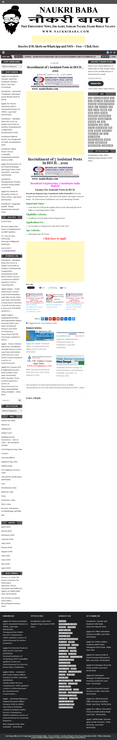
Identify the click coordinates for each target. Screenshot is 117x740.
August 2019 (6, 552)
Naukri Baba (42, 75)
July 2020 (5, 543)
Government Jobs (49, 323)
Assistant (55, 63)
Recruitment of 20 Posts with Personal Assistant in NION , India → (56, 388)
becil (38, 323)
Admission (6, 429)
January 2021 (7, 539)
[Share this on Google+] (50, 318)
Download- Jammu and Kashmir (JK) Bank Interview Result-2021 (96, 624)
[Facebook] (111, 52)
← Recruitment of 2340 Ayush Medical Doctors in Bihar (49, 385)
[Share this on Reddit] (58, 318)
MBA (110, 128)
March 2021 (6, 531)
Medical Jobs (7, 492)
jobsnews (5, 244)
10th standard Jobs (101, 98)
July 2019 (5, 556)
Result (91, 143)
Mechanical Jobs (8, 488)
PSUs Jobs (6, 504)
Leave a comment (67, 75)
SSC (3, 515)
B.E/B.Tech (103, 107)
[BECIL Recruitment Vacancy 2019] (55, 298)
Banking (103, 110)
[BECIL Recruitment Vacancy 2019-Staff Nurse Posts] (75, 298)
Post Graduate (94, 137)
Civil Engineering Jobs (11, 449)
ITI (98, 122)
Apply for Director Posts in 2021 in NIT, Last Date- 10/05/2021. (15, 650)
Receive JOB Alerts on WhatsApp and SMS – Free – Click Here (58, 46)
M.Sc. (106, 125)
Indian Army (6, 466)
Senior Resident (94, 146)
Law (3, 484)
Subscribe (96, 83)
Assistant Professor (106, 104)
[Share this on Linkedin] (69, 318)
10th (90, 98)
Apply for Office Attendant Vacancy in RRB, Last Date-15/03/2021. (98, 634)
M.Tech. (91, 128)
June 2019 (5, 560)
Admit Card (6, 433)
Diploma (104, 113)
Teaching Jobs (107, 146)
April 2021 (6, 527)
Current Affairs (8, 458)
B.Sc (90, 110)
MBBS (90, 131)
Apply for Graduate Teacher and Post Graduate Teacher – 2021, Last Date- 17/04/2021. (10, 81)
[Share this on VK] (62, 318)
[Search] (114, 52)
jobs (103, 122)
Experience (92, 119)
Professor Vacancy (95, 140)
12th (112, 98)
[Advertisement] (58, 39)
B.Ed (110, 107)
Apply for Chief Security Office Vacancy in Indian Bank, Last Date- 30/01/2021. (98, 701)
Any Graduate (109, 101)
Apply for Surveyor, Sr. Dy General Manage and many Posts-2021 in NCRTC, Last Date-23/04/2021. (11, 169)
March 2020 (6, 547)
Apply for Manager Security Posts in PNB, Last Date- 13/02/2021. (98, 668)
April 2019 (6, 568)
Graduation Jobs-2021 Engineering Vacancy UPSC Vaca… (100, 158)
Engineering (93, 116)
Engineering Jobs (9, 462)
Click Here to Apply (54, 238)
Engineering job (104, 116)
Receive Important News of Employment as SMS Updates (10, 229)
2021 (90, 101)
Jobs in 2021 (93, 125)
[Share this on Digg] (65, 318)
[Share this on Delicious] (73, 318)
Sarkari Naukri (101, 143)
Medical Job (106, 131)
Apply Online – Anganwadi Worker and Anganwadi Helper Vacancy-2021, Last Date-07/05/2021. (11, 320)
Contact (4, 453)
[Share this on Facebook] (46, 318)
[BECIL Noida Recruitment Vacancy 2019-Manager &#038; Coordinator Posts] (35, 298)
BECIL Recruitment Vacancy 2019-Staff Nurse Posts (73, 307)
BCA (110, 110)
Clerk (97, 113)
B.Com (91, 107)
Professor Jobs (8, 500)
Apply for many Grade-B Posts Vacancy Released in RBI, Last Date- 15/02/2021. (98, 657)
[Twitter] (107, 52)
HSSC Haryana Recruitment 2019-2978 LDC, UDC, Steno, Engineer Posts (38, 372)
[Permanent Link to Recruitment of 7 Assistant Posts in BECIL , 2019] (55, 83)
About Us (5, 425)
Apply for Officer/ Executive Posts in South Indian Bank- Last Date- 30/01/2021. (98, 712)
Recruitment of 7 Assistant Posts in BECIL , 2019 (55, 69)
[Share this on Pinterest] (54, 318)
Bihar (91, 113)
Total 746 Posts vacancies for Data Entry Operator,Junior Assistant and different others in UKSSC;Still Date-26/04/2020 (11, 585)
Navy (3, 496)
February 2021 (7, 535)
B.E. (96, 107)
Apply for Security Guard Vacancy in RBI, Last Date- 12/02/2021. (98, 691)
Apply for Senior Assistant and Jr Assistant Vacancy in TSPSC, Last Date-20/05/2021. (10, 109)
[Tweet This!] (42, 318)
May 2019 (5, 564)
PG (101, 134)
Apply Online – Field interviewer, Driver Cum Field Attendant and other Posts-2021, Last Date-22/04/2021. (11, 294)
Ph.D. (106, 134)
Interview (92, 122)
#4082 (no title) (8, 421)
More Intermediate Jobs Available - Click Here (10, 392)
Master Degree (101, 128)
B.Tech (96, 110)
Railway (107, 140)
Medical (97, 131)
